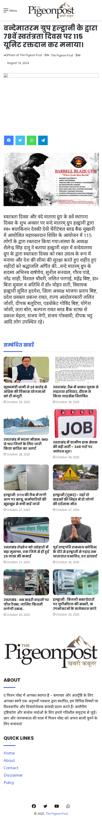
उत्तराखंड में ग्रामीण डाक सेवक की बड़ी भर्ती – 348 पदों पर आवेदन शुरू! (75, 447)
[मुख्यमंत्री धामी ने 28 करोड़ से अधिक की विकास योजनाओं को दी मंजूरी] (26, 369)
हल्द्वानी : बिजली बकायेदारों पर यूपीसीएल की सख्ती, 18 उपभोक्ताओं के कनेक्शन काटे (75, 604)
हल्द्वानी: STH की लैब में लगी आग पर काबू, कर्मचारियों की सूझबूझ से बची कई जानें (25, 499)
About (9, 760)
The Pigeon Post (57, 814)
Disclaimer (13, 775)
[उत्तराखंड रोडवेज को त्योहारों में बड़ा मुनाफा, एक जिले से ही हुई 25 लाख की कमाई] (26, 530)
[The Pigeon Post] (51, 10)
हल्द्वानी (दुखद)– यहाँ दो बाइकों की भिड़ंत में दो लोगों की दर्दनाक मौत (73, 499)
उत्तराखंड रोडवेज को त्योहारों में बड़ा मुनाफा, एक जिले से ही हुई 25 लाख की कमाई (26, 552)
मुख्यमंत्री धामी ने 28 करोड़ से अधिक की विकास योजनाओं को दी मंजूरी (25, 392)
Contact (11, 767)
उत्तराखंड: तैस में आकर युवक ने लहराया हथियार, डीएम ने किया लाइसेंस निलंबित (75, 392)
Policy (9, 782)
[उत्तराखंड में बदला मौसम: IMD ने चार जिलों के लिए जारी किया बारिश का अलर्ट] (26, 422)
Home (9, 753)
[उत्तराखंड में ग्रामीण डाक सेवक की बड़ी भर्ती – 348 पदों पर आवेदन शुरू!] (75, 423)
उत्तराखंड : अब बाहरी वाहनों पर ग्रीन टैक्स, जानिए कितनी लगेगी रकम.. (26, 604)
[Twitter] (20, 140)
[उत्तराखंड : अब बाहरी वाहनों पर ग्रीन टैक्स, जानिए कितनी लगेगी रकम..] (26, 582)
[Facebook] (9, 140)
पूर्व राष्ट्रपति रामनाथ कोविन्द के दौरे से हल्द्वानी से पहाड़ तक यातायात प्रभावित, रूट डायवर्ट (75, 552)
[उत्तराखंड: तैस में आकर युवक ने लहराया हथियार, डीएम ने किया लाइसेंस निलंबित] (75, 369)
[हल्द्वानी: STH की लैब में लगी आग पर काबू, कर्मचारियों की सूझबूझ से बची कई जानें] (26, 477)
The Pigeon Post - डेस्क (65, 55)
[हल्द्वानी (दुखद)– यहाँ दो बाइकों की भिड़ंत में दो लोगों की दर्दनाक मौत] (75, 477)
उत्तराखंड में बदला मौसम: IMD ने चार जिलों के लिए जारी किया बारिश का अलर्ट (26, 444)
